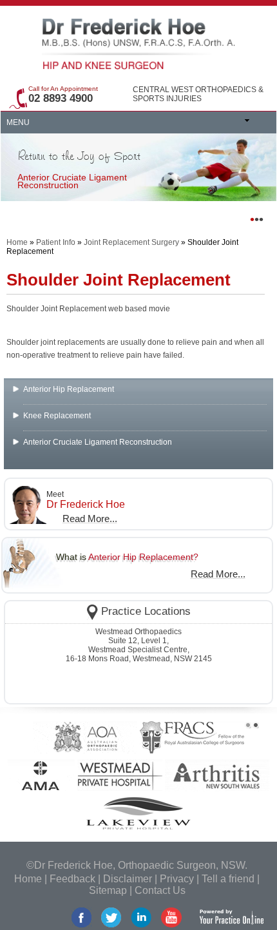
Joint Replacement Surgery (131, 242)
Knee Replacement (57, 415)
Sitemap (108, 890)
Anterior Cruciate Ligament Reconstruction (97, 442)
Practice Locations (146, 611)
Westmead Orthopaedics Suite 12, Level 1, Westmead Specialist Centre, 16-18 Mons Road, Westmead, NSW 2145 (139, 645)
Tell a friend (228, 878)
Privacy (177, 878)
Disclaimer (127, 878)
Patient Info (55, 242)
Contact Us (160, 890)
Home (17, 242)
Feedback (72, 878)
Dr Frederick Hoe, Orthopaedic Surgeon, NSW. (140, 865)
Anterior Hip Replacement (68, 389)
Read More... (89, 518)
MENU (18, 122)
